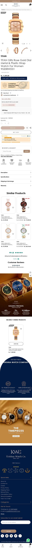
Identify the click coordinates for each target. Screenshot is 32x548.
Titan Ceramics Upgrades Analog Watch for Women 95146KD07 (6, 217)
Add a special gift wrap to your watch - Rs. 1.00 (17, 112)
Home (3, 9)
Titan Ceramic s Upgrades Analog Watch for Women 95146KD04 (22, 244)
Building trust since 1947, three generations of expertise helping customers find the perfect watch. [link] (8, 392)
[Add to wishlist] (13, 207)
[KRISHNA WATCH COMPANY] (16, 421)
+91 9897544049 (13, 509)
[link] (27, 128)
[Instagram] (6, 535)
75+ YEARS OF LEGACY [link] (8, 387)
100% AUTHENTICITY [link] (24, 387)
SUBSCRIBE (8, 531)
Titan (2, 215)
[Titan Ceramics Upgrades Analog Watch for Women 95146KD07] (8, 205)
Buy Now (16, 132)
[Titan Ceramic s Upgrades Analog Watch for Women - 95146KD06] (24, 205)
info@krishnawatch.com (13, 511)
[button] (26, 43)
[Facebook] (2, 535)
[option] (16, 28)
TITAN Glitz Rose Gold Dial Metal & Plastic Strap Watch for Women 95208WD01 (16, 349)
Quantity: (3, 120)
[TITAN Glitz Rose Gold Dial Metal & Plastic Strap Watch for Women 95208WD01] (16, 333)
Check (27, 151)
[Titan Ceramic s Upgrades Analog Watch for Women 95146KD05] (8, 231)
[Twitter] (20, 535)
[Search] (6, 5)
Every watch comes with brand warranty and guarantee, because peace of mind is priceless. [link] (24, 392)
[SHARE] (30, 128)
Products (9, 9)
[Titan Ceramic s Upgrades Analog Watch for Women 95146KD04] (24, 231)
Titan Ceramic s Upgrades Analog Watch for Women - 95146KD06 (22, 217)
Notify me (16, 343)
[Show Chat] (28, 540)
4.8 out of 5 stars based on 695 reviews (16, 256)
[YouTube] (15, 535)
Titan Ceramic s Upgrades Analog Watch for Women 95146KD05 (6, 244)
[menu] (2, 5)
